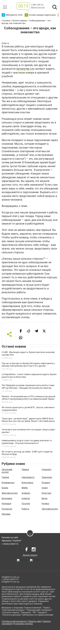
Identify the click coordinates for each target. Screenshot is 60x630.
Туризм (5, 477)
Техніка (25, 469)
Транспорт (47, 477)
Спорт (45, 487)
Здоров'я (46, 469)
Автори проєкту (30, 555)
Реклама (6, 514)
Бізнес (5, 487)
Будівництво (8, 482)
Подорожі (7, 509)
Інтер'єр (26, 498)
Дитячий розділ (50, 509)
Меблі (25, 487)
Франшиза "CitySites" (12, 541)
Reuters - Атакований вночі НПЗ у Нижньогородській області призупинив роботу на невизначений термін (28, 397)
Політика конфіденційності (14, 621)
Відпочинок (27, 482)
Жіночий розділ (10, 493)
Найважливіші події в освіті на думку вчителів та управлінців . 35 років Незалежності (27, 441)
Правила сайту (35, 621)
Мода (44, 498)
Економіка (7, 498)
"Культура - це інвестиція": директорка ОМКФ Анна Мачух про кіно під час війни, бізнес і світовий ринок (28, 419)
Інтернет (26, 493)
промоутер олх (25, 68)
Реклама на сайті (10, 537)
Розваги (46, 482)
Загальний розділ (7, 470)
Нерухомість (28, 477)
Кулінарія (6, 503)
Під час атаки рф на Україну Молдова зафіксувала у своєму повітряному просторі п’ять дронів (28, 364)
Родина (45, 503)
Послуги (26, 503)
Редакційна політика (23, 624)
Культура (46, 493)
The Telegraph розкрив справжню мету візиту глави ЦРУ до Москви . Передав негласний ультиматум (28, 386)
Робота (25, 509)
